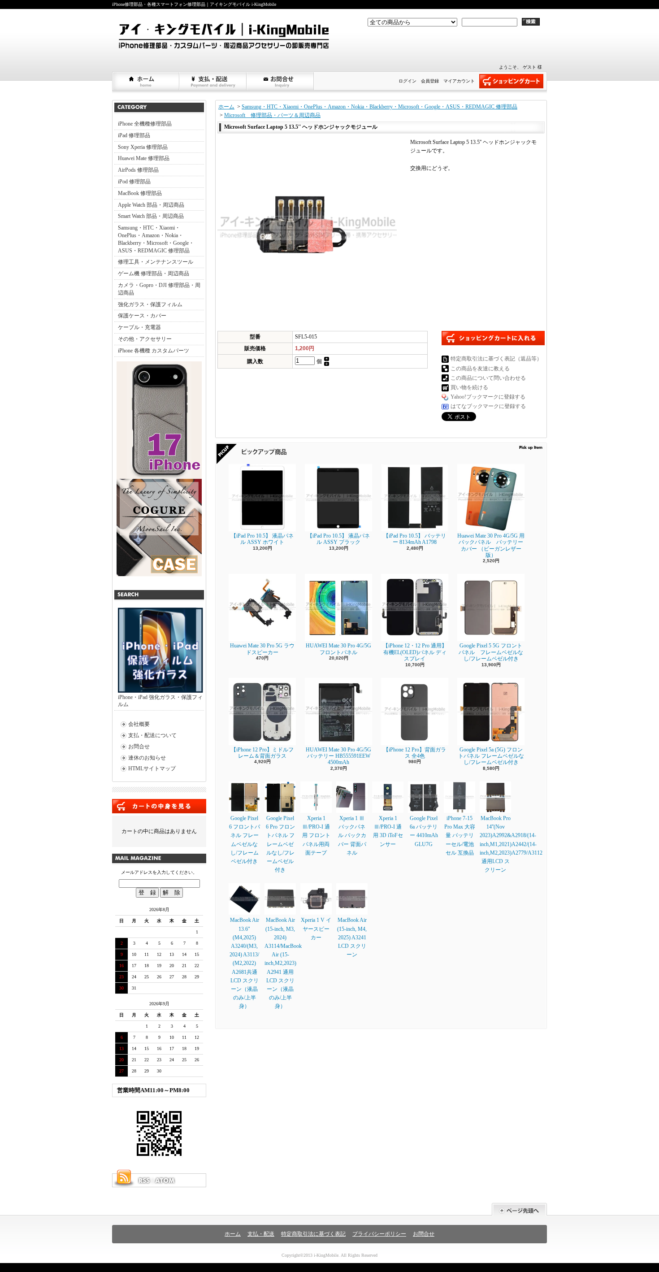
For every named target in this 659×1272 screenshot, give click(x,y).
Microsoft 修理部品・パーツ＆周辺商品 (272, 115)
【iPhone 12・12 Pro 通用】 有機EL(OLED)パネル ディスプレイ (415, 652)
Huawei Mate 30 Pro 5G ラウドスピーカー (262, 649)
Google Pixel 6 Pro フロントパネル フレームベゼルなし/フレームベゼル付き (280, 844)
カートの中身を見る (159, 806)
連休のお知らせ (147, 758)
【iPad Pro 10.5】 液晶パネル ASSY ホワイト (262, 539)
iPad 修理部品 (134, 135)
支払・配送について (213, 81)
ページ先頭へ (519, 1209)
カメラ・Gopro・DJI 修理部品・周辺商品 (159, 289)
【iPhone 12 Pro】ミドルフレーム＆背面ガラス (262, 753)
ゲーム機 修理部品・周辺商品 (153, 273)
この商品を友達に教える (480, 368)
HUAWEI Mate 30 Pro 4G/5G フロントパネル (338, 649)
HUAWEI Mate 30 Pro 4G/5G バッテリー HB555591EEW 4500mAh (338, 756)
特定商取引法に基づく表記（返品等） (496, 359)
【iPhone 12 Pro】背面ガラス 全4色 (414, 753)
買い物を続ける (469, 387)
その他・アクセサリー (145, 339)
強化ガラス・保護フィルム (150, 304)
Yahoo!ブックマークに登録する (488, 397)
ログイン (407, 80)
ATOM (165, 1180)
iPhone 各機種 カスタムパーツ (153, 350)
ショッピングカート (511, 81)
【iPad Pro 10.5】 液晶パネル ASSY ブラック (338, 539)
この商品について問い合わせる (488, 378)
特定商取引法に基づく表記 (313, 1234)
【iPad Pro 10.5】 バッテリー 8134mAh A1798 (414, 539)
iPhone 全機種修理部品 (145, 124)
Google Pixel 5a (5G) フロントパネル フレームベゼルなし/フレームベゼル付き (491, 756)
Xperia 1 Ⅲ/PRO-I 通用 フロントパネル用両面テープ (316, 835)
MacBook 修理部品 (140, 193)
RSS (144, 1180)
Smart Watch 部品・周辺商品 (151, 216)
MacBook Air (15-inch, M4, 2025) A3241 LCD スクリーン (352, 937)
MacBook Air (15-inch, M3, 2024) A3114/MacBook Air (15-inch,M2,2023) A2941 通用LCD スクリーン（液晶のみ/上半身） (283, 963)
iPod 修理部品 (134, 181)
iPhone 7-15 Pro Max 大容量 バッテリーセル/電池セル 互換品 (459, 835)
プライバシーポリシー (379, 1234)
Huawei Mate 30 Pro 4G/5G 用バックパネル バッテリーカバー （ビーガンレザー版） (491, 545)
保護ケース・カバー (142, 316)
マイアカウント (459, 80)
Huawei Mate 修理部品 (143, 158)
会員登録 (430, 80)
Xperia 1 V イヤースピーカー (316, 928)
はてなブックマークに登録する (488, 406)
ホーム (146, 81)
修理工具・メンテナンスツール (155, 262)
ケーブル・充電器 (139, 327)
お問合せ (280, 81)
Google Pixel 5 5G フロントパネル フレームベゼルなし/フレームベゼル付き (491, 652)
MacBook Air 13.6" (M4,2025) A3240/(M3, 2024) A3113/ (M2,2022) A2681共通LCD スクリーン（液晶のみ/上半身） (244, 963)
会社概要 (139, 724)
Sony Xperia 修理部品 (143, 147)
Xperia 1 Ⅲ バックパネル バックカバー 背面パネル (352, 835)
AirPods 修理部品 (138, 170)
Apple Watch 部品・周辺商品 (151, 205)
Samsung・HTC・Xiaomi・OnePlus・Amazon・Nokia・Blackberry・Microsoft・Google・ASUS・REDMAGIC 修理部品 (156, 239)
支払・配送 (260, 1234)
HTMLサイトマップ (152, 768)
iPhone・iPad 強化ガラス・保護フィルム (160, 701)
